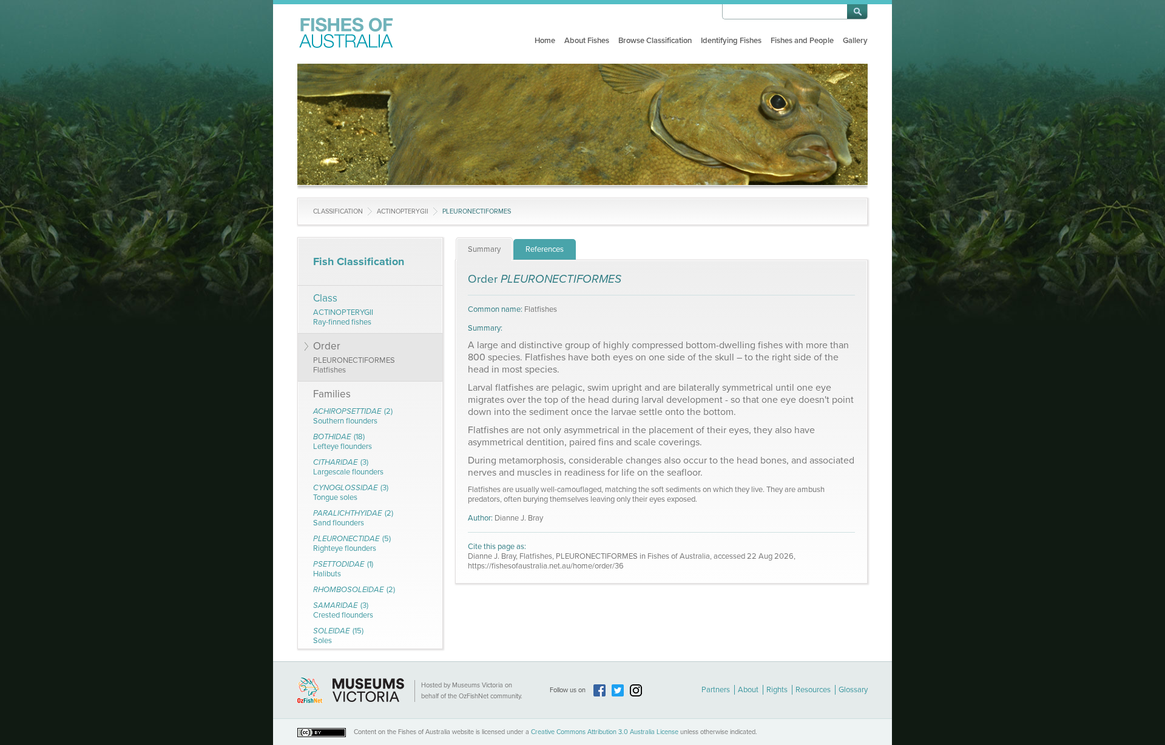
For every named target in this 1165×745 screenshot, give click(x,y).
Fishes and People (802, 41)
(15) (338, 636)
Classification (338, 211)
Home (545, 41)
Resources (813, 690)
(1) (343, 569)
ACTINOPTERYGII (402, 211)
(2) (353, 416)
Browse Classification (655, 41)
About (748, 690)
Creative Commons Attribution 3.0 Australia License (604, 732)
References (544, 249)
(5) (352, 543)
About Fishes (586, 41)
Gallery (855, 41)
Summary (484, 249)
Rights (777, 690)
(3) (348, 467)
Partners (715, 690)
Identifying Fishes (731, 41)
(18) (342, 441)
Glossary (853, 690)
